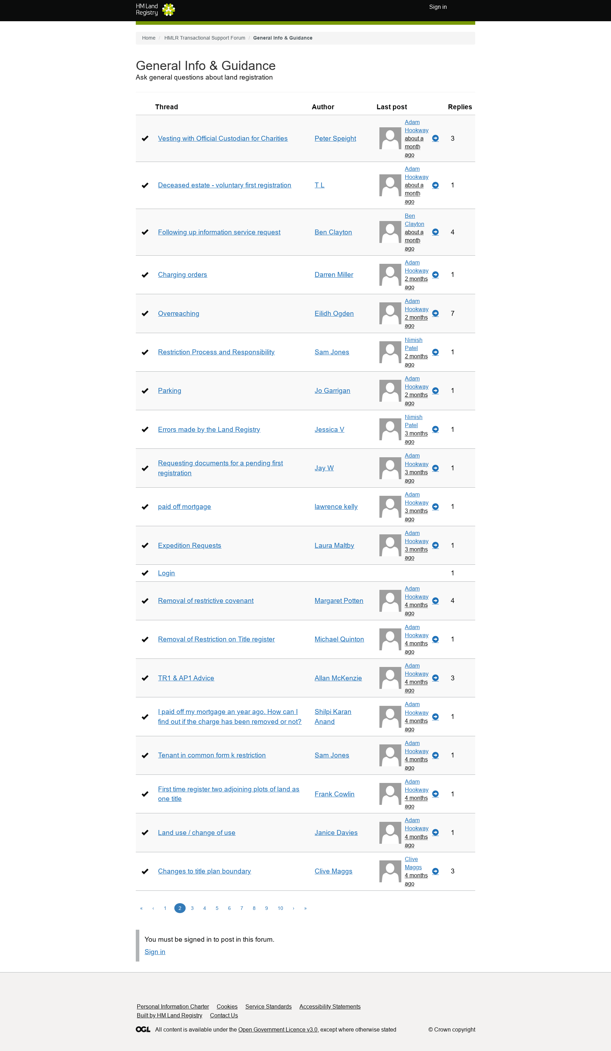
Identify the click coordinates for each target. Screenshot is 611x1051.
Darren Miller (334, 274)
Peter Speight (335, 138)
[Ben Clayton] (390, 232)
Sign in (155, 952)
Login (166, 573)
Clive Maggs (334, 871)
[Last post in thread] (435, 138)
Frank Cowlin (335, 794)
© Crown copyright (452, 1030)
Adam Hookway (417, 126)
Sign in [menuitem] (438, 7)
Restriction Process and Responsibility (216, 352)
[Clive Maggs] (390, 871)
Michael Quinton (339, 639)
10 (280, 908)
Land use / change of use (196, 832)
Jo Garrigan (332, 390)
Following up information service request (219, 232)
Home (149, 38)
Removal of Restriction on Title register (216, 639)
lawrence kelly (336, 506)
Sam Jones (332, 352)
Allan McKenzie (338, 678)
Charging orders (182, 274)
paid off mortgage (184, 506)
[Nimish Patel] (390, 352)
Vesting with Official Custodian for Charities (223, 138)
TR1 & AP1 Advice (186, 678)
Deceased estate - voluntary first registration (224, 185)
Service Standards (268, 1007)
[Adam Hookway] (390, 138)
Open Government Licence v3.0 (278, 1030)
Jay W (324, 468)
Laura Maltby (334, 545)
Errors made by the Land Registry (209, 429)
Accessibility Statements (330, 1007)
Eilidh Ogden (334, 313)
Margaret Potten (339, 600)
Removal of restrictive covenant (206, 600)
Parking (169, 390)
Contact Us (224, 1015)
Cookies (227, 1007)
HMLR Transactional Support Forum (204, 38)
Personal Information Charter (173, 1007)
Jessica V (329, 429)
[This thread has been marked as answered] (144, 138)
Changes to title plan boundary (204, 871)
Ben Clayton (333, 232)
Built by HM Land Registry (169, 1015)
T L (320, 185)
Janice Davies (336, 832)
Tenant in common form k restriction (212, 755)
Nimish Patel (414, 344)
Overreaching (178, 313)
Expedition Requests (189, 545)
